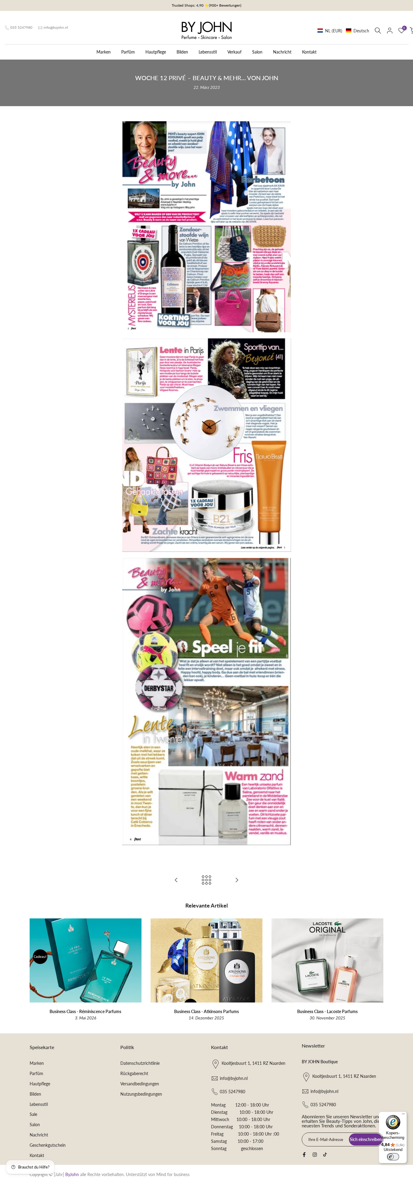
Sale (33, 1114)
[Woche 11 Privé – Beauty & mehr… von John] (176, 880)
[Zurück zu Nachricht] (206, 880)
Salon (257, 51)
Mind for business (173, 1174)
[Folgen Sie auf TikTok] (325, 1154)
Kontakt (309, 51)
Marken (103, 51)
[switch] (393, 1156)
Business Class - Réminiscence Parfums (85, 1011)
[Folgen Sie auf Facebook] (304, 1154)
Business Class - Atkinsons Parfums (206, 1011)
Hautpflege (155, 51)
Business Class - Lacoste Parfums (327, 1011)
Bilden (182, 51)
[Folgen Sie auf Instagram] (315, 1154)
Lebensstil (208, 51)
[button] (343, 31)
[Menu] (403, 1115)
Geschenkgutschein (48, 1145)
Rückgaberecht (134, 1073)
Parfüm (128, 51)
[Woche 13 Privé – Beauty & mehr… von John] (237, 880)
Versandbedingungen (139, 1083)
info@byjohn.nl (56, 27)
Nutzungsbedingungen (141, 1094)
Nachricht (282, 51)
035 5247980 (21, 27)
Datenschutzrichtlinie (140, 1063)
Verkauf (234, 51)
